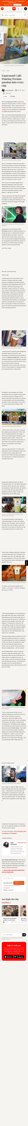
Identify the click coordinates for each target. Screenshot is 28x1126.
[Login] (22, 8)
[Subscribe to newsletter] (24, 934)
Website (5, 890)
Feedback (26, 563)
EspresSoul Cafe (8, 883)
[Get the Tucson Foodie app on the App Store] (2, 8)
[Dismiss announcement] (26, 3)
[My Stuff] (18, 8)
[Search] (25, 15)
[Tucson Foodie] (14, 8)
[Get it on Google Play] (19, 956)
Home (3, 70)
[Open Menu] (25, 8)
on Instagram (5, 833)
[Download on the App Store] (8, 956)
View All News (5, 902)
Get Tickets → (17, 4)
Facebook (14, 833)
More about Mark (22, 842)
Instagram (10, 890)
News (8, 70)
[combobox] (13, 15)
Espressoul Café (21, 831)
